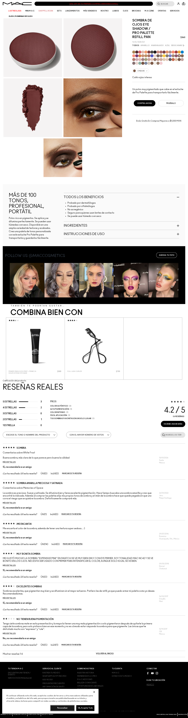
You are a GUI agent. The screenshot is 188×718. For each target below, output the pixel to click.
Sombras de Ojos (23, 16)
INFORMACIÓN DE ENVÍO (53, 687)
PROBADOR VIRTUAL (20, 714)
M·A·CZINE (149, 11)
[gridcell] (133, 52)
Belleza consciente (87, 683)
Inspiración (182, 714)
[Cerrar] (94, 692)
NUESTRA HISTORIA (85, 673)
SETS (59, 11)
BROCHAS (136, 11)
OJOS (125, 11)
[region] (50, 701)
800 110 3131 (48, 680)
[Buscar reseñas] (163, 434)
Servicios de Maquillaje (20, 678)
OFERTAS (162, 11)
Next (183, 45)
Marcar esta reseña (72, 473)
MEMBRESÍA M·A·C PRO (87, 676)
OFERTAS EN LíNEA (34, 714)
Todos (135, 45)
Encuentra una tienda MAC (167, 714)
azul (167, 45)
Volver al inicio (105, 654)
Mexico (150, 684)
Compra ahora (144, 103)
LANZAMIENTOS (72, 11)
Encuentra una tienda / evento (19, 674)
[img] (35, 346)
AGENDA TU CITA (6, 714)
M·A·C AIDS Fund (84, 679)
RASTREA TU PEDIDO (51, 673)
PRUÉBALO (171, 103)
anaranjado (157, 45)
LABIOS (115, 11)
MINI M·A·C (30, 11)
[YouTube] (152, 673)
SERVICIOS (175, 11)
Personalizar (62, 708)
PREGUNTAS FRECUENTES (54, 683)
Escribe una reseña (173, 424)
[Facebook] (148, 673)
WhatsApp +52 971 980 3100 (54, 676)
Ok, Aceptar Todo (85, 708)
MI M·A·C (115, 673)
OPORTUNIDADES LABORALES (90, 686)
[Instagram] (157, 673)
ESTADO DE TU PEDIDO (122, 676)
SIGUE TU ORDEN (47, 714)
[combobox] (158, 71)
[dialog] (25, 372)
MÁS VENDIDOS (90, 11)
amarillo (145, 45)
